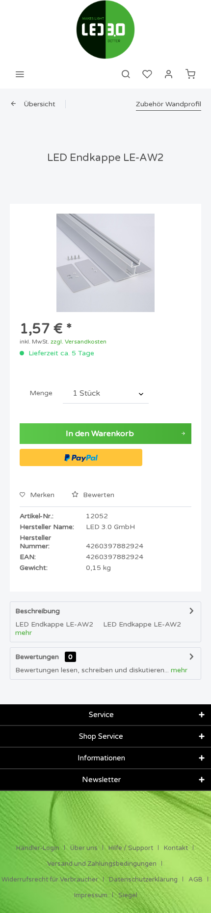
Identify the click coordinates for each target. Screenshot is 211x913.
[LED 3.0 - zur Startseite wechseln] (105, 29)
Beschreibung (37, 611)
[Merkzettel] (147, 74)
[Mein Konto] (169, 74)
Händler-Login (37, 848)
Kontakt (176, 848)
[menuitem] (19, 74)
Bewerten (97, 495)
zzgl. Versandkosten (78, 341)
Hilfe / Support (130, 848)
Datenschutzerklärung (143, 879)
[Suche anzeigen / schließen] (125, 74)
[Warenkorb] (190, 74)
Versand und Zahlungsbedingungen (102, 864)
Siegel (127, 895)
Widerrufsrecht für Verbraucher (49, 879)
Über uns (84, 848)
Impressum (90, 895)
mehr (23, 633)
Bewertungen (37, 657)
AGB (195, 879)
